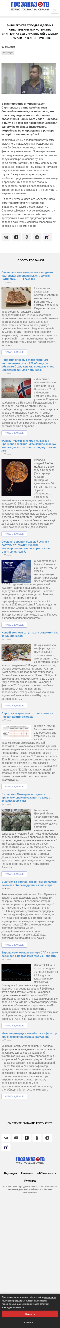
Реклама (30, 1180)
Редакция (10, 1173)
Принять (30, 1314)
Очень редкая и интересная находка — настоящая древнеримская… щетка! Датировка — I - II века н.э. (27, 275)
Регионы (27, 1173)
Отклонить (30, 1322)
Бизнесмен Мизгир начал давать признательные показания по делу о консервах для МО (26, 797)
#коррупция (8, 53)
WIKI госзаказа (46, 1173)
